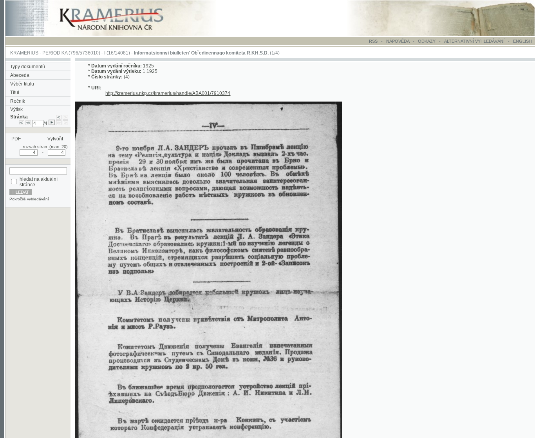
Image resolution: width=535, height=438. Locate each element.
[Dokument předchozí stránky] (58, 117)
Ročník (17, 101)
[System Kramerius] (120, 34)
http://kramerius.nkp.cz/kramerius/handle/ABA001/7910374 (167, 93)
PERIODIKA (54, 53)
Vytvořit (55, 139)
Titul (14, 92)
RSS (373, 41)
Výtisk (16, 109)
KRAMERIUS (24, 53)
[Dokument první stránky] (21, 123)
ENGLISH (522, 41)
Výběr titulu (22, 84)
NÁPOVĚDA (397, 41)
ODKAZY (427, 41)
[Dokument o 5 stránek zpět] (28, 123)
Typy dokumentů (27, 66)
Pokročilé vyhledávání (29, 199)
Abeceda (19, 75)
